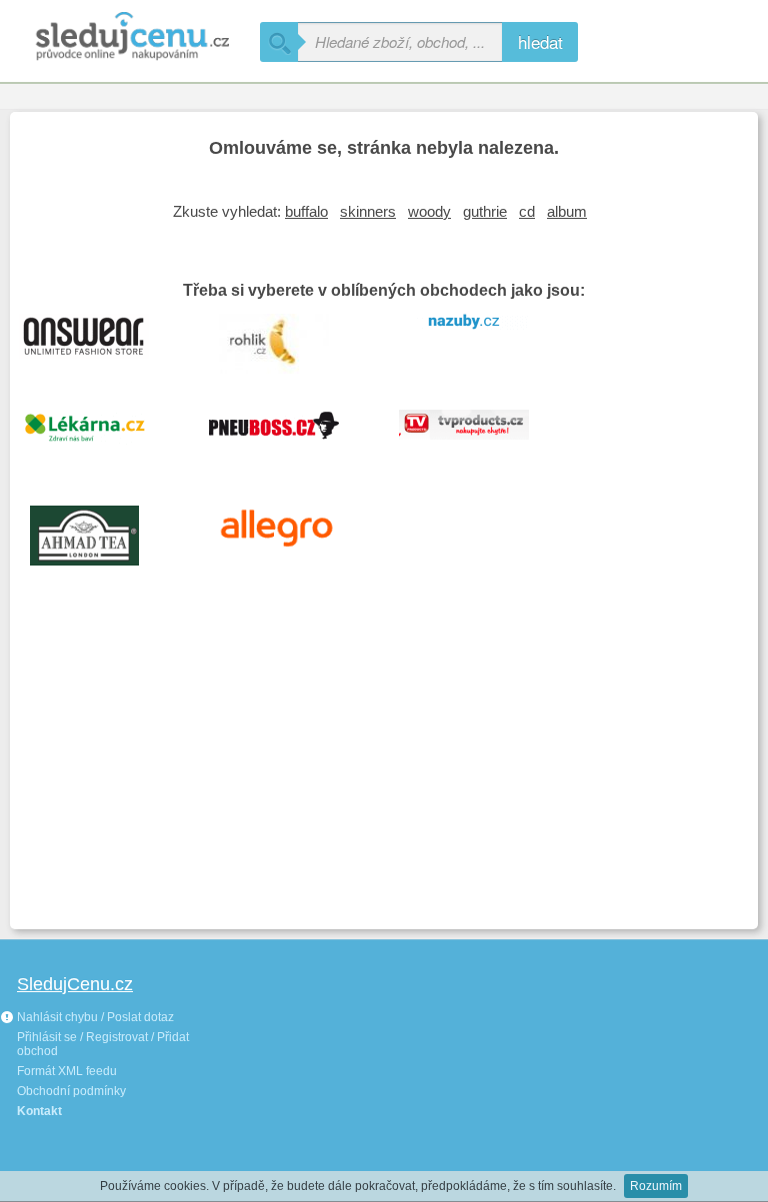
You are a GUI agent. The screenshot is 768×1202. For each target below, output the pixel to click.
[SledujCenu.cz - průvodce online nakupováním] (130, 37)
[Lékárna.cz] (99, 438)
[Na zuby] (479, 342)
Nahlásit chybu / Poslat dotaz (94, 1017)
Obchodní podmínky (71, 1091)
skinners (368, 211)
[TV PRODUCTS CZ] (479, 438)
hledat (540, 41)
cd (527, 211)
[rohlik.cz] (289, 342)
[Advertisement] (384, 769)
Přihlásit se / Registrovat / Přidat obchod (103, 1044)
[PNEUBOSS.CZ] (289, 438)
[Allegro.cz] (289, 534)
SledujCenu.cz (75, 984)
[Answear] (99, 342)
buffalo (306, 211)
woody (429, 211)
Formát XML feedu (67, 1071)
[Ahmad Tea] (99, 534)
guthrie (485, 211)
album (567, 211)
